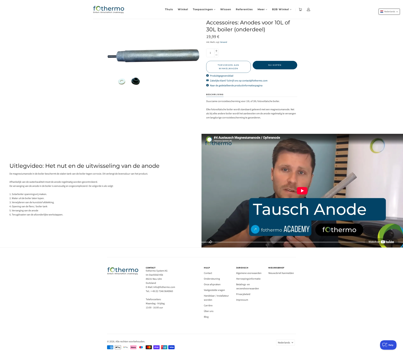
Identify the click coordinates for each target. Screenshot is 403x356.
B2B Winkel (280, 9)
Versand (223, 42)
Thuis (169, 9)
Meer (261, 9)
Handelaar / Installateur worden (216, 298)
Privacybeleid (243, 294)
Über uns (208, 311)
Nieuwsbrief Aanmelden (281, 273)
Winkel (183, 9)
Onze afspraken (212, 284)
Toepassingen (203, 9)
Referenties (244, 9)
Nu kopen (274, 65)
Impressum (242, 300)
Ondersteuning (212, 279)
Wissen (225, 9)
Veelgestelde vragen (214, 290)
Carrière (208, 305)
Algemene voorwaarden (248, 273)
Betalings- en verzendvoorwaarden (247, 286)
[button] (389, 11)
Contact (208, 273)
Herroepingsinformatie (248, 279)
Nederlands (284, 342)
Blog (206, 317)
